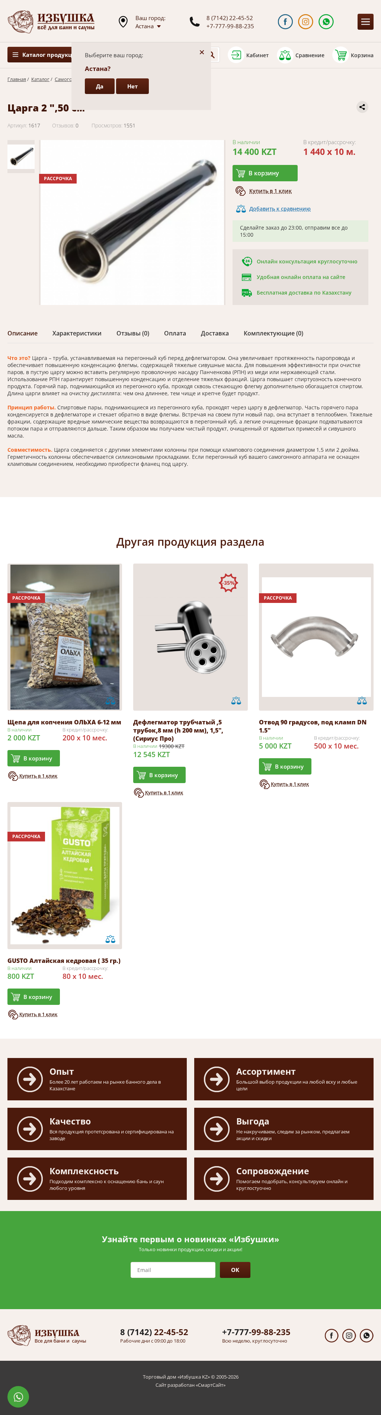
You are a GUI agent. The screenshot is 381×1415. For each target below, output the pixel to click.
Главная (16, 79)
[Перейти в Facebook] (285, 21)
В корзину (264, 173)
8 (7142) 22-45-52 (229, 18)
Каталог (40, 79)
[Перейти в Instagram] (305, 21)
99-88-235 (256, 1331)
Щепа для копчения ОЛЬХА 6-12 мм (64, 722)
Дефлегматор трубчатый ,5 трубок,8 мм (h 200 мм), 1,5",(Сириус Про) (178, 730)
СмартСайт (210, 1385)
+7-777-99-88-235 (230, 26)
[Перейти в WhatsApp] (326, 21)
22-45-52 (154, 1331)
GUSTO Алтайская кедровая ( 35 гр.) (64, 961)
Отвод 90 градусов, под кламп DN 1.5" (312, 726)
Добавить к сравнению (280, 208)
